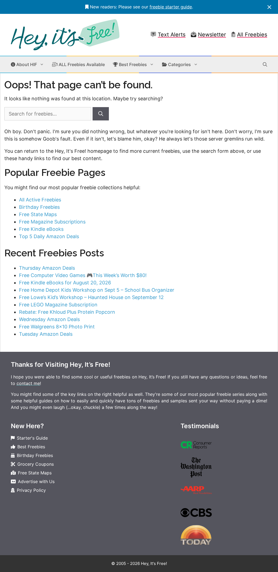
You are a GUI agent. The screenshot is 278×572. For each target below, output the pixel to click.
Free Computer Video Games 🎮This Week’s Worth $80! (83, 275)
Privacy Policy (31, 490)
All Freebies (252, 34)
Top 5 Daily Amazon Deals (49, 236)
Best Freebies (132, 64)
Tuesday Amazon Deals (45, 334)
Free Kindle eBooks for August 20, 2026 (65, 282)
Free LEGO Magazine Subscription (58, 304)
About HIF (26, 64)
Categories (179, 64)
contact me (28, 383)
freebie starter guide (171, 7)
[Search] (101, 113)
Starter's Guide (32, 438)
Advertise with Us (36, 481)
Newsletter (212, 34)
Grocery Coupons (35, 464)
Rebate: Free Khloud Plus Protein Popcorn (67, 312)
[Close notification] (269, 7)
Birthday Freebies (39, 207)
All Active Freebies (40, 200)
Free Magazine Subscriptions (52, 222)
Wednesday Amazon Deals (49, 319)
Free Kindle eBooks (41, 229)
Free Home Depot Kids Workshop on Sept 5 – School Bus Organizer (96, 290)
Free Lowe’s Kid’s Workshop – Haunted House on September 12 (91, 297)
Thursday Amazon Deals (47, 268)
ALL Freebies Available (81, 64)
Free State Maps (38, 214)
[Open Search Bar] (265, 64)
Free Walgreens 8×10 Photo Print (57, 326)
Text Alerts (171, 34)
